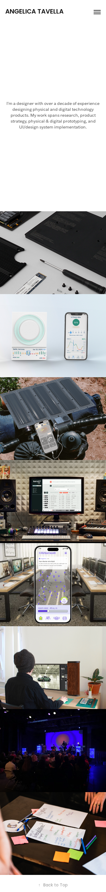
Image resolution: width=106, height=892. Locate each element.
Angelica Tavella (34, 12)
